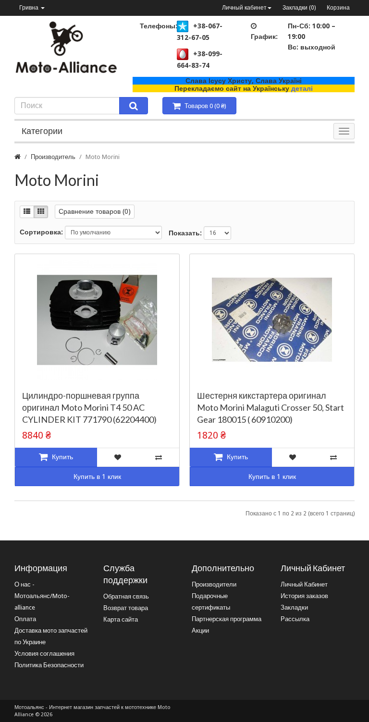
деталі (302, 88)
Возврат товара (125, 608)
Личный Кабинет (304, 584)
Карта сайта (120, 619)
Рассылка (295, 619)
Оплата (25, 619)
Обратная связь (126, 596)
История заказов (304, 596)
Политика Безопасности (49, 665)
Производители (214, 584)
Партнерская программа (226, 619)
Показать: (185, 233)
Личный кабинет (244, 7)
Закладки (294, 607)
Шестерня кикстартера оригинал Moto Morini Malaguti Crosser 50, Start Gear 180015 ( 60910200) (270, 407)
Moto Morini (103, 156)
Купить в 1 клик (97, 476)
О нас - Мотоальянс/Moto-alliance (42, 596)
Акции (200, 630)
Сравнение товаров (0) (95, 211)
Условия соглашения (44, 653)
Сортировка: (41, 232)
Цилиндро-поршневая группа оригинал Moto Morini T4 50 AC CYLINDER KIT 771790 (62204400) (89, 407)
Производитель (53, 156)
